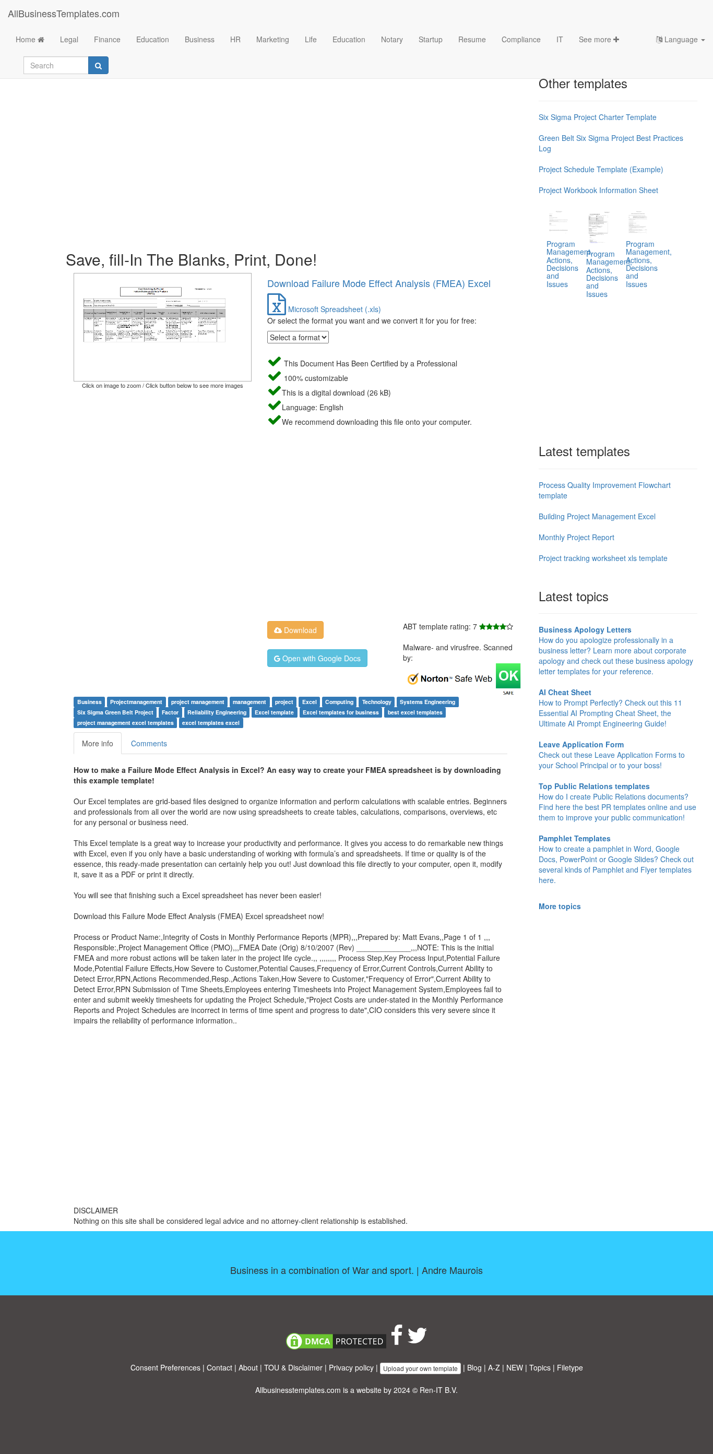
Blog (474, 1367)
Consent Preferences (165, 1367)
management (249, 702)
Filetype (570, 1367)
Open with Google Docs (320, 658)
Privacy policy (351, 1367)
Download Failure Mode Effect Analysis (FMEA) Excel (379, 283)
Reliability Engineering (216, 712)
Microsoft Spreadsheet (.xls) (333, 309)
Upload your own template (420, 1368)
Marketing (272, 39)
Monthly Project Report (576, 537)
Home (27, 39)
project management (197, 702)
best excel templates (415, 712)
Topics (540, 1367)
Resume (472, 39)
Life (311, 39)
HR (235, 39)
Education (152, 39)
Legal (69, 39)
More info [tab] (97, 743)
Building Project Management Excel (597, 516)
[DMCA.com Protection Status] (336, 1340)
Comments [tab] (149, 743)
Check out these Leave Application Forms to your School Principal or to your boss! (612, 754)
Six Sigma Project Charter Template (598, 117)
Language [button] (681, 39)
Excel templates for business (341, 712)
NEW (514, 1367)
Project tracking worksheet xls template (603, 558)
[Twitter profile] (417, 1340)
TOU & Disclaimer (293, 1367)
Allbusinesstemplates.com (298, 1390)
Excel (309, 702)
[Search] (98, 65)
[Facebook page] (396, 1340)
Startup (431, 39)
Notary (392, 39)
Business (200, 39)
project (284, 702)
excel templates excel (211, 722)
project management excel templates (125, 722)
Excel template (274, 712)
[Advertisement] (298, 157)
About (248, 1367)
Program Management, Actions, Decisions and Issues (569, 264)
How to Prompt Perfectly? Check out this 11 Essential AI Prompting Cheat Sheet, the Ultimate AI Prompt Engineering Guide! (610, 708)
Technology (376, 702)
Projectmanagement (136, 702)
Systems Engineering (427, 702)
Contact (219, 1367)
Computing (339, 702)
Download (299, 630)
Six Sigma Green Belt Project (115, 712)
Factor (170, 712)
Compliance (521, 39)
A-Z (494, 1367)
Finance (107, 39)
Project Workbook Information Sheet (598, 190)
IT (559, 39)
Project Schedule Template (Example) (601, 169)
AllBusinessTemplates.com (64, 13)
